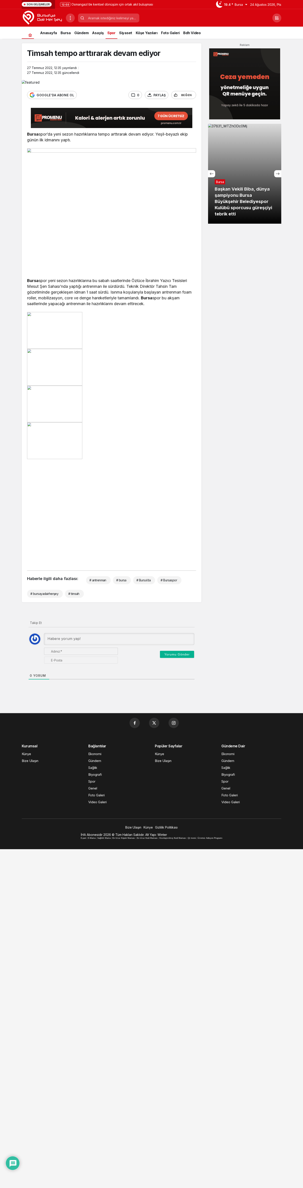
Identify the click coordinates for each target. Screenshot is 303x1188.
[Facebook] (134, 723)
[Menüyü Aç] (70, 18)
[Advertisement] (111, 513)
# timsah (73, 594)
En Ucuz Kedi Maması (147, 838)
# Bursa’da (143, 580)
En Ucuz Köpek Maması (123, 838)
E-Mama (92, 838)
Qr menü (192, 838)
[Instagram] (173, 723)
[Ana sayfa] (30, 35)
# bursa (121, 580)
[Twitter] (154, 723)
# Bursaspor (169, 580)
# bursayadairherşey (44, 594)
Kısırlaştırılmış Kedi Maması (172, 838)
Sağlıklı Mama (104, 838)
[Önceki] (211, 173)
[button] (276, 18)
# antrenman (97, 580)
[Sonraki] (277, 173)
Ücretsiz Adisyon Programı (210, 838)
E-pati (83, 838)
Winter (162, 835)
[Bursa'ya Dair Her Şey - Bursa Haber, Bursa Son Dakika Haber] (42, 17)
